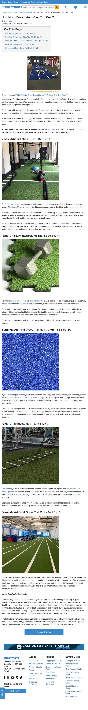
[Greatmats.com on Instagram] (8, 677)
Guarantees (50, 672)
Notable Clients (35, 667)
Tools (46, 2)
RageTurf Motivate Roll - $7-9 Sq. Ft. (19, 44)
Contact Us (33, 661)
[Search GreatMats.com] (57, 7)
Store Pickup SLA (52, 664)
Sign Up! (14, 691)
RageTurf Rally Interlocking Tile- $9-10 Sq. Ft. (23, 37)
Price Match (50, 679)
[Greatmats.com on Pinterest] (17, 677)
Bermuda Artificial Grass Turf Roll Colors (21, 398)
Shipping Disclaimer (53, 661)
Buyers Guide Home (15, 12)
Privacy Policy (51, 675)
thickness (12, 132)
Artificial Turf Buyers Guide (33, 12)
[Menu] (3, 7)
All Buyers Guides (72, 661)
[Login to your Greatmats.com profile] (75, 7)
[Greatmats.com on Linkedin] (25, 677)
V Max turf (9, 204)
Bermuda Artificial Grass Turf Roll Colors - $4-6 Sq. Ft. (26, 41)
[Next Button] (57, 73)
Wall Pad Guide (71, 697)
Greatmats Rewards (33, 683)
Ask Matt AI (2, 693)
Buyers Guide (13, 2)
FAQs (31, 670)
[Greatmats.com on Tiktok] (21, 677)
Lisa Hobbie (8, 21)
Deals (33, 2)
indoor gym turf (11, 580)
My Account (33, 679)
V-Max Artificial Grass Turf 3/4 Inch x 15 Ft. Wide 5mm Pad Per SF (41, 95)
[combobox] (40, 7)
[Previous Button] (31, 73)
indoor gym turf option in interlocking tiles (23, 301)
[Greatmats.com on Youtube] (12, 677)
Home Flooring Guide (74, 678)
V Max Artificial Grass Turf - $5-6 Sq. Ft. (20, 34)
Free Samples (24, 2)
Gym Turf (47, 632)
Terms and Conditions (49, 683)
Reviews (40, 2)
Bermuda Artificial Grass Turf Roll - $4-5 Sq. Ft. (24, 48)
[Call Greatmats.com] (66, 7)
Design (4, 2)
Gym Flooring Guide (73, 669)
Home (4, 12)
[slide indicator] (30, 91)
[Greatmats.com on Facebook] (4, 677)
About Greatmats (36, 664)
